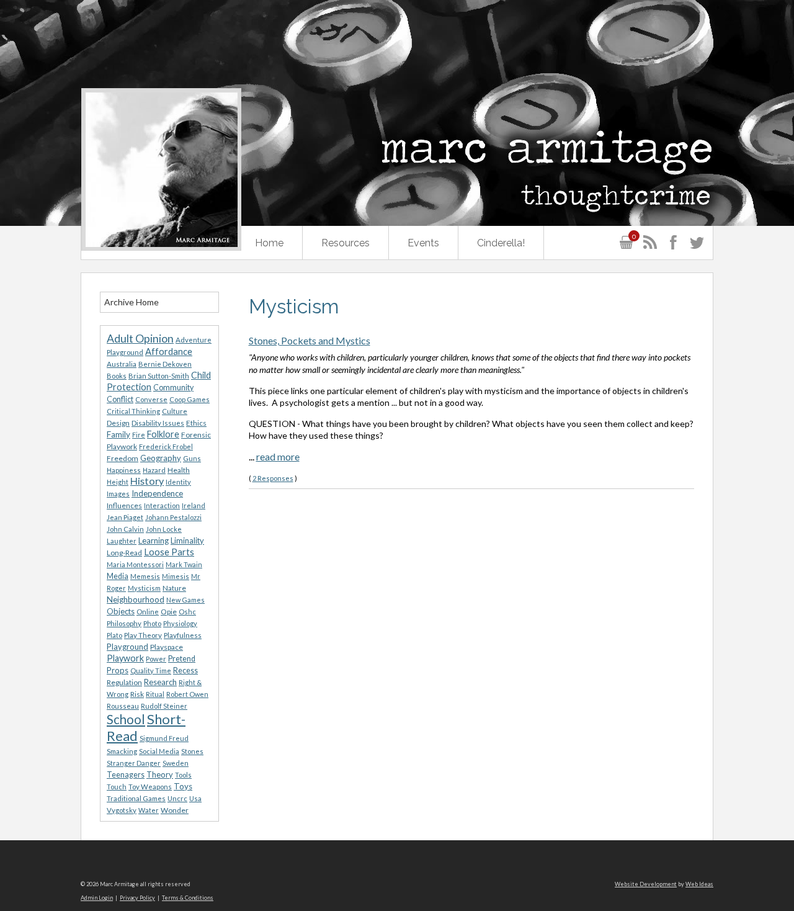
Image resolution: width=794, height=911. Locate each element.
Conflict (120, 399)
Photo (152, 623)
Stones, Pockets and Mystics (309, 340)
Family (118, 434)
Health (178, 470)
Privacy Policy (137, 897)
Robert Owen (187, 694)
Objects (121, 611)
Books (117, 376)
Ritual (155, 694)
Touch (117, 787)
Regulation (124, 682)
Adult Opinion (140, 338)
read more (278, 456)
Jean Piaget (125, 517)
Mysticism (144, 588)
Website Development (646, 884)
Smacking (122, 751)
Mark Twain (184, 564)
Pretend (181, 658)
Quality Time (150, 670)
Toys (183, 786)
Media (117, 576)
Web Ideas (699, 884)
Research (160, 682)
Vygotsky (121, 810)
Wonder (175, 810)
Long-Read (124, 552)
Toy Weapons (150, 787)
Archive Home (131, 302)
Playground (127, 647)
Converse (151, 399)
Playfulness (183, 635)
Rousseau (123, 706)
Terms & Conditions (187, 897)
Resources (345, 243)
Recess (185, 670)
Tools (183, 775)
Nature (174, 588)
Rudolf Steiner (164, 706)
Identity (178, 482)
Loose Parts (169, 551)
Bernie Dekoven (165, 364)
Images (118, 494)
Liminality (187, 540)
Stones (192, 751)
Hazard (154, 470)
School (126, 719)
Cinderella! (501, 243)
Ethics (196, 423)
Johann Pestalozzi (173, 517)
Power (156, 659)
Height (117, 482)
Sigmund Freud (164, 738)
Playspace (166, 647)
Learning (153, 540)
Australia (121, 364)
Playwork (125, 658)
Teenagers (126, 774)
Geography (160, 458)
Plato (114, 635)
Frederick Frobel (166, 446)
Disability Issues (158, 423)
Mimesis (175, 576)
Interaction (162, 505)
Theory (159, 774)
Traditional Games (136, 798)
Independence (157, 493)
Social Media (159, 751)
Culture (174, 411)
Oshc (187, 612)
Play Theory (143, 635)
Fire (138, 435)
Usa (195, 798)
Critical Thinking (133, 411)
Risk (137, 694)
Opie (169, 611)
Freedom (122, 458)
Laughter (121, 541)
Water (148, 810)
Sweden (176, 763)
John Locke (164, 529)
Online (147, 612)
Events (423, 243)
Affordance (168, 351)
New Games (185, 600)
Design (118, 423)
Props (117, 670)
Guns (192, 458)
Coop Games (189, 399)
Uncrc (177, 798)
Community (173, 387)
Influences (124, 505)
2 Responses (272, 478)
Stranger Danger (134, 763)
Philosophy (124, 623)
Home (269, 243)
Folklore (163, 434)
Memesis (145, 576)
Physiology (180, 623)
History (147, 481)
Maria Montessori (135, 564)
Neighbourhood (135, 599)
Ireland (193, 505)
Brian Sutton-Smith (158, 376)
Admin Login (97, 897)
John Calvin (125, 529)
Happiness (124, 470)
